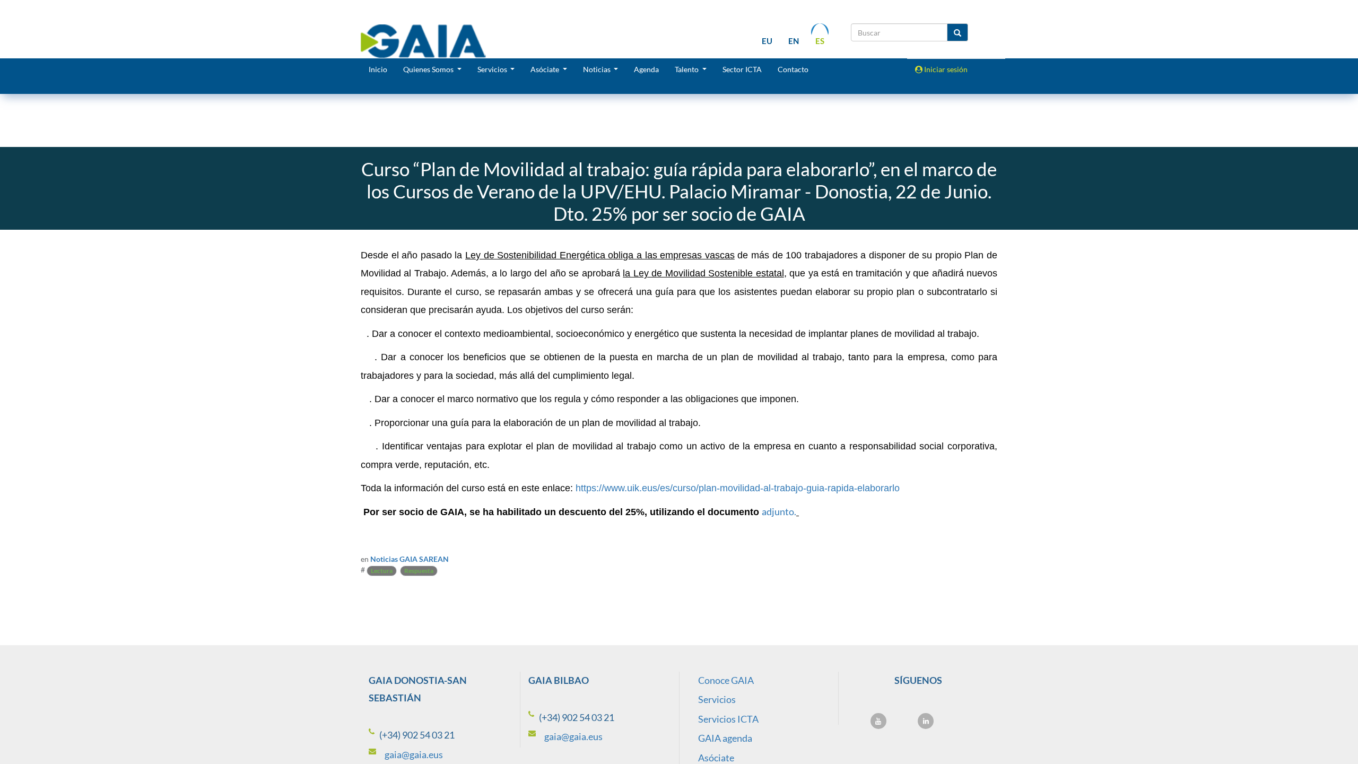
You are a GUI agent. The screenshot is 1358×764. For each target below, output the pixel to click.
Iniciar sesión (945, 69)
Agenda (646, 69)
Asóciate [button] (545, 69)
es (819, 41)
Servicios (717, 699)
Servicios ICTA (728, 719)
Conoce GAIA (726, 680)
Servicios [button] (493, 69)
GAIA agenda (725, 738)
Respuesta (418, 571)
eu (767, 41)
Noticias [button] (597, 69)
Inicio (378, 69)
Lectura (382, 571)
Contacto (793, 69)
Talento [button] (687, 69)
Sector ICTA (742, 69)
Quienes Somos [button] (429, 69)
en (793, 41)
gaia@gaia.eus (414, 754)
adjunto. (779, 511)
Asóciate (716, 757)
